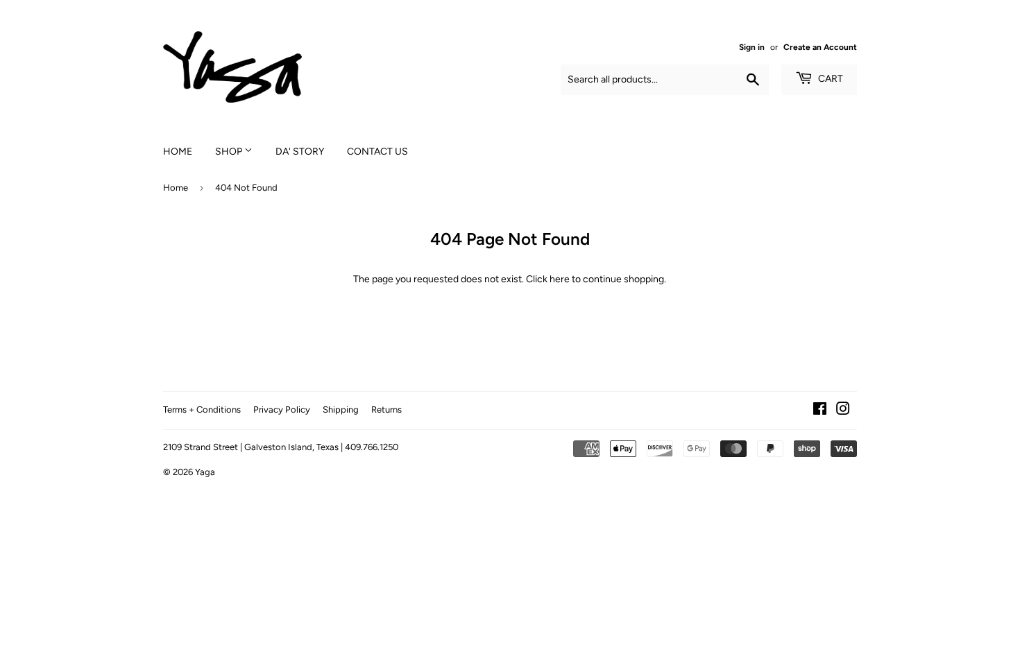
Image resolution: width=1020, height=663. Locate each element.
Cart (829, 79)
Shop (229, 151)
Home (177, 151)
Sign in (752, 47)
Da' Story (299, 151)
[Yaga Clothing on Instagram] (843, 411)
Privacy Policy (281, 409)
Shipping (341, 409)
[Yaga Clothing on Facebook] (820, 411)
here (560, 279)
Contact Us (377, 151)
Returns (386, 409)
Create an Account (820, 47)
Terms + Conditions (202, 409)
